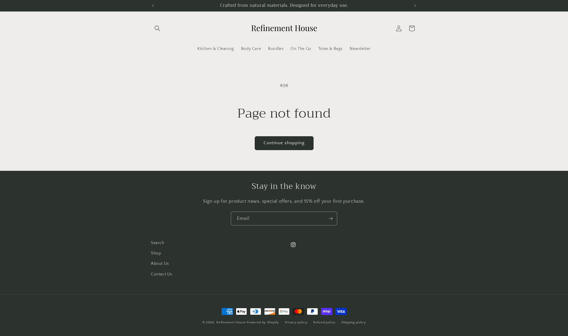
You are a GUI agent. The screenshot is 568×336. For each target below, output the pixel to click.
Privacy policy (296, 322)
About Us (160, 263)
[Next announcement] (415, 5)
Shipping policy (353, 322)
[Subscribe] (330, 218)
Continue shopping (284, 142)
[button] (157, 28)
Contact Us (161, 274)
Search (157, 243)
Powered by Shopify (263, 322)
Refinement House (231, 322)
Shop (156, 253)
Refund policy (324, 322)
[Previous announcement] (152, 5)
